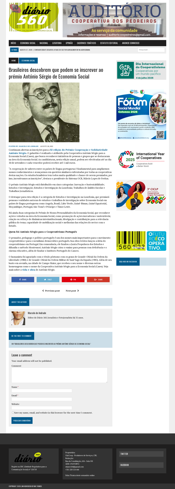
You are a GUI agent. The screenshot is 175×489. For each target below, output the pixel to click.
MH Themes (38, 486)
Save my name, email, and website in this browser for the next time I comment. (53, 412)
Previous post (52, 290)
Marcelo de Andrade (28, 146)
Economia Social (27, 43)
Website (15, 404)
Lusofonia (57, 43)
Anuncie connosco (130, 43)
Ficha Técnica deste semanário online (80, 475)
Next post (71, 290)
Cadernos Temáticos (86, 43)
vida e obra (28, 269)
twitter (124, 454)
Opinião (69, 43)
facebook (124, 465)
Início (13, 43)
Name (14, 386)
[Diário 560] (34, 17)
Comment (16, 365)
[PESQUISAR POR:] (151, 49)
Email (14, 395)
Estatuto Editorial (109, 43)
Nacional (44, 43)
